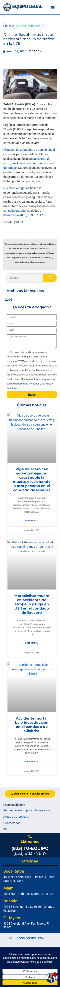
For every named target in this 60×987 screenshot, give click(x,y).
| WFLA (18, 222)
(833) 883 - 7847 (30, 851)
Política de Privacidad (28, 383)
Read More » (31, 521)
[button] (53, 7)
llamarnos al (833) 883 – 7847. (23, 215)
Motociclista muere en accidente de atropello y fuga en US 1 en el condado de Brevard (31, 604)
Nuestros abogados (16, 188)
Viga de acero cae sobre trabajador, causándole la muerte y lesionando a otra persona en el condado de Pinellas (32, 479)
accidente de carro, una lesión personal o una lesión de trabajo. (28, 163)
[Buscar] (50, 278)
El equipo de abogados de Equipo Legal (29, 149)
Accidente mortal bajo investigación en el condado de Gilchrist (31, 724)
